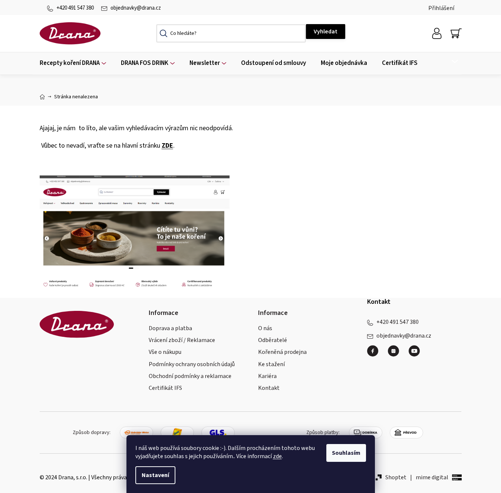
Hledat (325, 31)
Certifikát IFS (165, 388)
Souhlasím (346, 453)
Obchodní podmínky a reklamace (190, 376)
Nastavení (155, 475)
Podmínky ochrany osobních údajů (192, 364)
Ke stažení (271, 364)
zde (277, 456)
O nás (265, 328)
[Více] (450, 61)
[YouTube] (414, 350)
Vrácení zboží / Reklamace (182, 340)
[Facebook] (375, 353)
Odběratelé (272, 340)
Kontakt (269, 388)
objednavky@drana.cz (136, 8)
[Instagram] (396, 353)
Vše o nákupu (165, 352)
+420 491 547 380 (75, 8)
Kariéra (267, 376)
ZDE (167, 145)
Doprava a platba (170, 328)
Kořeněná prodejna (282, 352)
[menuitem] (72, 63)
